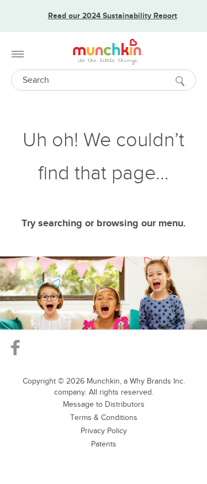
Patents (103, 444)
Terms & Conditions (103, 417)
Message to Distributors (104, 404)
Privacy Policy (104, 431)
